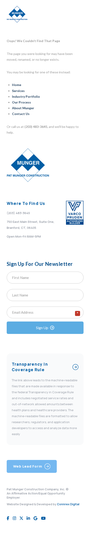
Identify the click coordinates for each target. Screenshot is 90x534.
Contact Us (21, 114)
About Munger (23, 108)
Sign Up (42, 327)
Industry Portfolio (26, 96)
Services (18, 91)
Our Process (21, 102)
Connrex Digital (68, 504)
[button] (79, 14)
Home (16, 85)
